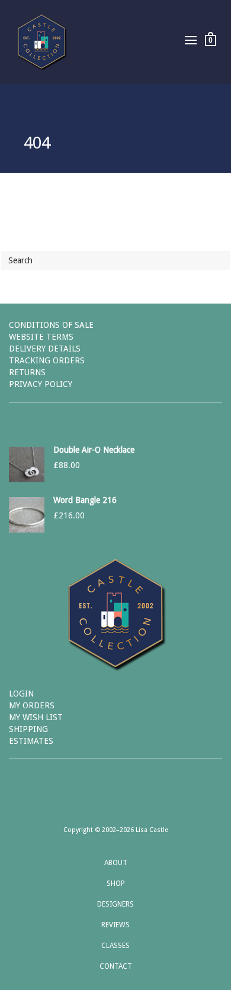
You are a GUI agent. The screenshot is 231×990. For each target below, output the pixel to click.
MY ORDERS (31, 705)
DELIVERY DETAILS (45, 348)
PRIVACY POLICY (40, 384)
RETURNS (27, 372)
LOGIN (21, 693)
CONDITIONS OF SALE (51, 325)
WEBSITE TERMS (41, 336)
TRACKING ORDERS (47, 360)
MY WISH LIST (36, 717)
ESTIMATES (31, 741)
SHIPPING (28, 729)
